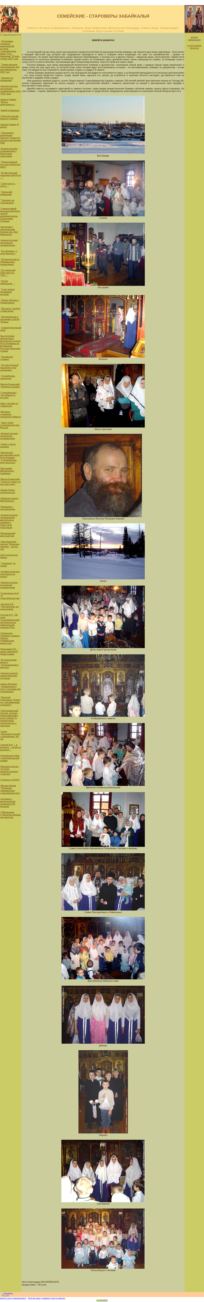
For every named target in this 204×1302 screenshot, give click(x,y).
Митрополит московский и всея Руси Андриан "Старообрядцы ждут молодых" (9, 457)
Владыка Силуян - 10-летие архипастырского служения (9, 770)
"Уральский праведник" (6, 193)
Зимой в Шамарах (10, 110)
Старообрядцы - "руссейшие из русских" (8, 395)
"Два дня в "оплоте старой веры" (10, 309)
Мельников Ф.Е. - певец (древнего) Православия (9, 651)
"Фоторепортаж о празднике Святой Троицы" (9, 319)
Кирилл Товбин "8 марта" (9, 125)
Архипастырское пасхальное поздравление (9, 436)
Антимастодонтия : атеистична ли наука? (10, 574)
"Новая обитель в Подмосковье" (9, 301)
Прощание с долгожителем (7, 508)
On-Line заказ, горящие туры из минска (46, 1298)
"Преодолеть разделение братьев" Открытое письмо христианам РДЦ (10, 138)
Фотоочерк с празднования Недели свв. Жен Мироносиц (9, 231)
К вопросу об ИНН (10, 780)
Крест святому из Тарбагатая (9, 404)
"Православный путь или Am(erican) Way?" (10, 164)
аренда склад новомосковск (13, 1298)
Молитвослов (116, 28)
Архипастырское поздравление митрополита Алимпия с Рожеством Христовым (9, 521)
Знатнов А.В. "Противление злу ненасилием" (9, 606)
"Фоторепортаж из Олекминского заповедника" (9, 262)
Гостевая (118, 31)
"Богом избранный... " (7, 282)
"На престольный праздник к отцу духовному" (9, 367)
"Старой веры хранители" (7, 377)
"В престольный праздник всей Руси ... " (10, 175)
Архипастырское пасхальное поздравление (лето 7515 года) (10, 90)
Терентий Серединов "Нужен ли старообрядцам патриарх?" (10, 701)
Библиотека (99, 28)
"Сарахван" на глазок (8, 564)
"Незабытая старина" (6, 358)
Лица (99, 31)
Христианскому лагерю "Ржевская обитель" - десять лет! (9, 545)
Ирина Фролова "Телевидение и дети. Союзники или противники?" (10, 688)
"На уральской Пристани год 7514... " (7, 272)
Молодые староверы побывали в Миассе (10, 414)
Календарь (133, 28)
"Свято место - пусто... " (8, 184)
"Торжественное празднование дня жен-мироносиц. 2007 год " (9, 68)
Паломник (88, 31)
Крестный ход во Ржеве (9, 556)
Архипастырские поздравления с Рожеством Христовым (9, 152)
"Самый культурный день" (10, 329)
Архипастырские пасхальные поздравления (9, 242)
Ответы (145, 28)
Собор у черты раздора (8, 445)
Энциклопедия (169, 28)
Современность (61, 28)
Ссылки (107, 31)
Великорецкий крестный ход (7, 534)
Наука (155, 28)
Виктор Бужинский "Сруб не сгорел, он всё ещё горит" (10, 481)
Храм (87, 28)
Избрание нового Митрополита (9, 499)
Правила (77, 28)
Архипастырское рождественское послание (9, 675)
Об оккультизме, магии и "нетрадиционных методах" (9, 664)
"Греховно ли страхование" (7, 201)
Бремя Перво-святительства (7, 491)
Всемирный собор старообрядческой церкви (9, 758)
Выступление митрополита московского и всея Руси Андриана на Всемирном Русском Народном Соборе (10, 343)
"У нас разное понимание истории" (7, 292)
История (44, 28)
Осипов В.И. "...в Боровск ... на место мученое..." (10, 747)
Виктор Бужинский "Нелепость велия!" (10, 385)
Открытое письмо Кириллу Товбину (9, 117)
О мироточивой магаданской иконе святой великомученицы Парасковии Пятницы (10, 214)
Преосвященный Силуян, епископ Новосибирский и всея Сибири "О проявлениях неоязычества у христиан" (9, 718)
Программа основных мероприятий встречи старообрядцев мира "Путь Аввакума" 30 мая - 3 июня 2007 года (10, 50)
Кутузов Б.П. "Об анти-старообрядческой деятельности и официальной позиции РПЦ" (9, 621)
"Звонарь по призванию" (6, 79)
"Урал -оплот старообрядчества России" (9, 425)
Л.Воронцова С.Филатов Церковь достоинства (10, 815)
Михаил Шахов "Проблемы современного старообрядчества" (10, 789)
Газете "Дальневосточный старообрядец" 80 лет (10, 735)
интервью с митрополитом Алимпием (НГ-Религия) (8, 803)
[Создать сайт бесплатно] (102, 1301)
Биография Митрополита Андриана (7, 471)
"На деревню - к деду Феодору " (8, 252)
